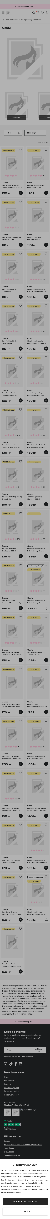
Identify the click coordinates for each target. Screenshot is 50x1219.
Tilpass (25, 1211)
